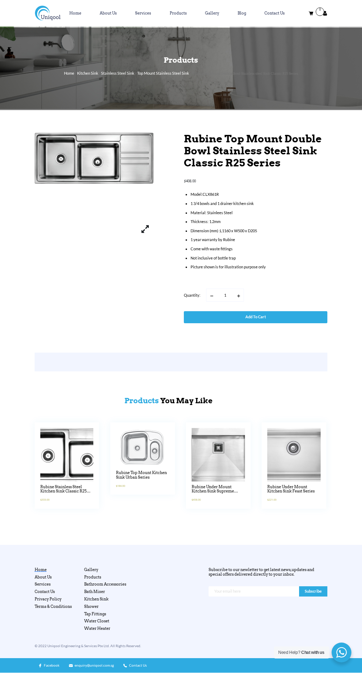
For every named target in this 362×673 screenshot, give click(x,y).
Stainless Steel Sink (117, 73)
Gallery (212, 13)
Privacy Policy (48, 599)
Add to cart (255, 316)
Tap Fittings (95, 614)
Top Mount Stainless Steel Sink (163, 73)
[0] (311, 13)
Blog (242, 13)
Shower (91, 606)
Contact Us (274, 13)
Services (143, 13)
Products (178, 13)
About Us (108, 13)
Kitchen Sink (87, 73)
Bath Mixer (94, 591)
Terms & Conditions (53, 606)
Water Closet (96, 621)
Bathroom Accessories (105, 584)
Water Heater (97, 628)
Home (75, 13)
